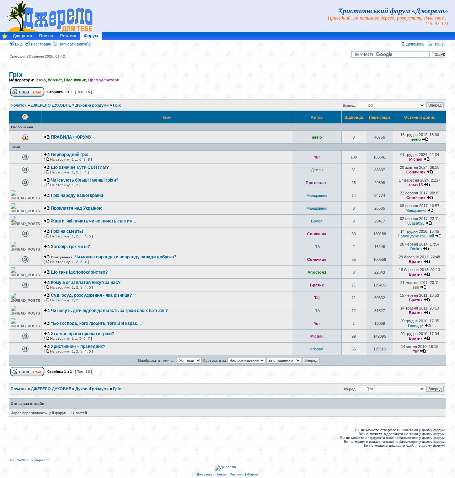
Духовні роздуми (92, 105)
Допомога (414, 44)
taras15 (416, 185)
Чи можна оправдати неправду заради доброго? (125, 256)
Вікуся (316, 221)
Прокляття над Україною (76, 208)
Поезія (46, 35)
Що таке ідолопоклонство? (79, 272)
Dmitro (416, 249)
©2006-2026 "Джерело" (29, 460)
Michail (415, 159)
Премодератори (103, 80)
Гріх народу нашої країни (77, 195)
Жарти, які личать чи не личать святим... (93, 221)
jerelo (41, 80)
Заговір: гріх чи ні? (70, 246)
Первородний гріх (69, 154)
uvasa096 (415, 223)
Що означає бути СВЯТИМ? (80, 167)
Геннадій (415, 325)
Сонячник (415, 172)
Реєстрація (40, 44)
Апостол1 (316, 272)
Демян (317, 170)
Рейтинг (68, 35)
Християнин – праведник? (78, 346)
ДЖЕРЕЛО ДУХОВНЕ (51, 105)
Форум (91, 35)
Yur (317, 157)
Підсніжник (75, 80)
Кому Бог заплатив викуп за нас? (86, 282)
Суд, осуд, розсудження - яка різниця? (91, 295)
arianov (316, 349)
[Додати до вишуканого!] (4, 38)
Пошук (438, 44)
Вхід (18, 44)
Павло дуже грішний (416, 236)
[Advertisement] (139, 437)
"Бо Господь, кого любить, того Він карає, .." (97, 323)
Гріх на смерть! (67, 231)
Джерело (22, 35)
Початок (19, 105)
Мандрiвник (316, 195)
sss (416, 287)
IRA (317, 247)
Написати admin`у (74, 44)
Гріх (16, 75)
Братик (416, 261)
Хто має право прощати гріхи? (82, 333)
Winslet (55, 80)
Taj (317, 298)
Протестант (317, 183)
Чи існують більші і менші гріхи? (84, 180)
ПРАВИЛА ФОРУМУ (71, 137)
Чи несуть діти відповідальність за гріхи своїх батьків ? (109, 310)
